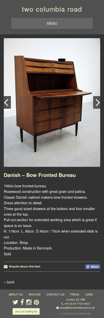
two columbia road (52, 9)
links (89, 294)
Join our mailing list (26, 311)
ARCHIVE (35, 294)
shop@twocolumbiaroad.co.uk (77, 307)
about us (16, 294)
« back (9, 281)
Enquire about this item (24, 266)
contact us (55, 294)
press (74, 294)
